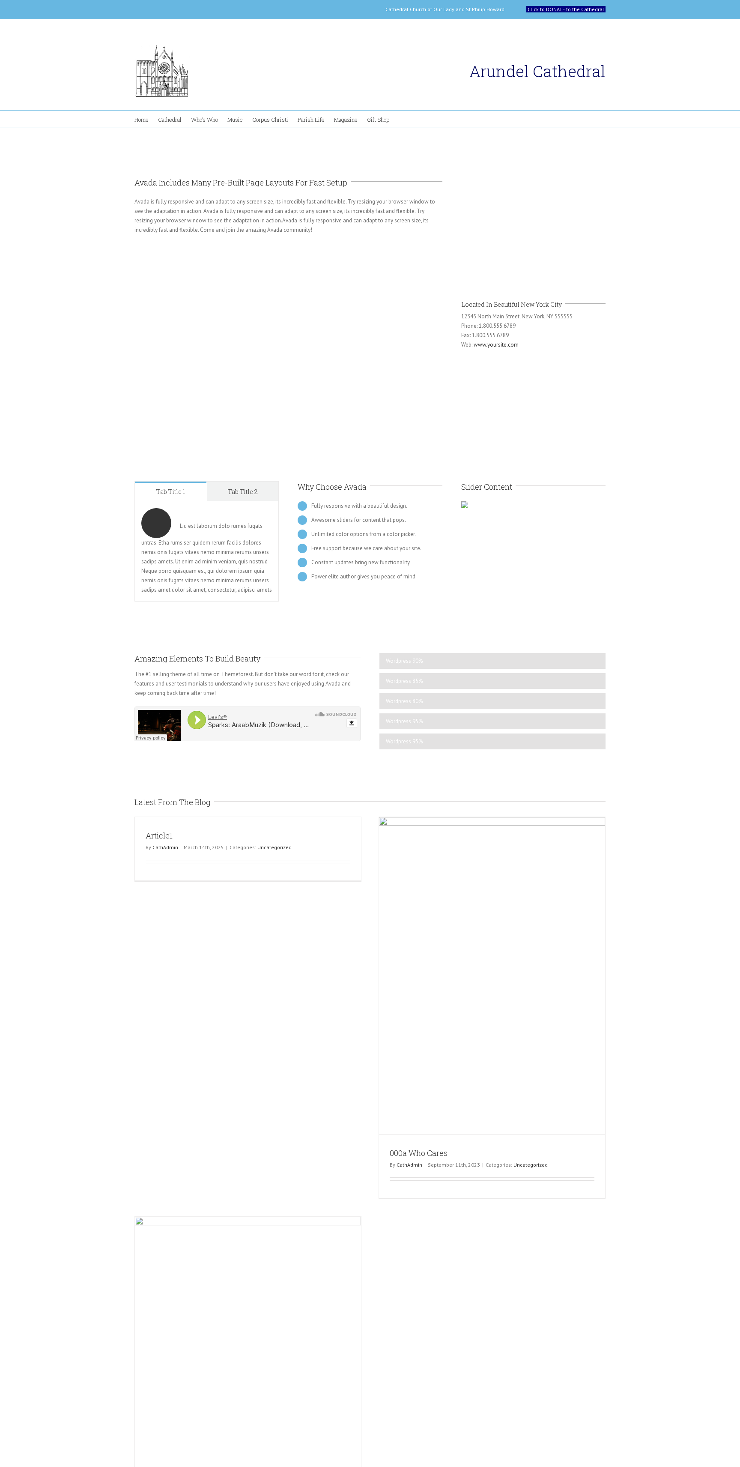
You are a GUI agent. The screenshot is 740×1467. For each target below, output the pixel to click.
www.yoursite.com (496, 344)
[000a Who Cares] (492, 975)
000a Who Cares (419, 1153)
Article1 (159, 835)
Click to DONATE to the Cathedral (566, 9)
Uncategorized (274, 847)
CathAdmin (165, 847)
